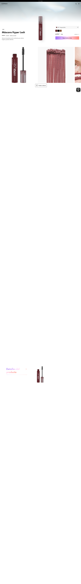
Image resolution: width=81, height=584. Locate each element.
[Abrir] (79, 3)
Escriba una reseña (13, 35)
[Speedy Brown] (61, 31)
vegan (3, 29)
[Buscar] (76, 3)
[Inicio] (4, 3)
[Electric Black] (58, 31)
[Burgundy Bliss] (56, 31)
